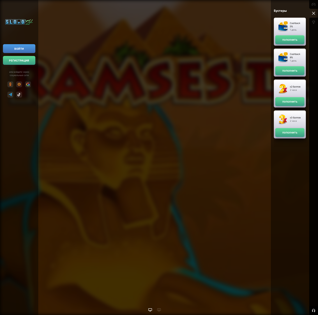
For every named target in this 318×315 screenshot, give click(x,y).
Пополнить (289, 39)
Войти (19, 48)
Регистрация (19, 60)
